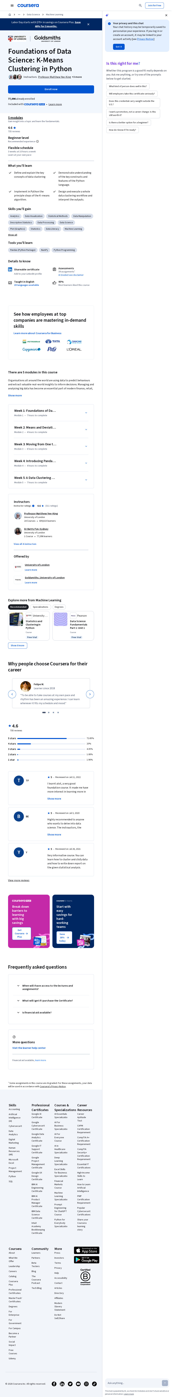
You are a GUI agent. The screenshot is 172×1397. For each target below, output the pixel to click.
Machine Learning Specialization (61, 1196)
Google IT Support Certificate (37, 1149)
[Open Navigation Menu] (12, 6)
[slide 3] (53, 712)
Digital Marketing (14, 1141)
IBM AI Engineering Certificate (38, 1188)
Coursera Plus (13, 1283)
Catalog (12, 1276)
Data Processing (46, 222)
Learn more (55, 104)
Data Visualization (33, 216)
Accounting (14, 1109)
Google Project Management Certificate (38, 1162)
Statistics (35, 229)
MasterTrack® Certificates (16, 1300)
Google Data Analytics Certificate (38, 1137)
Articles (58, 1288)
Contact (58, 1283)
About (12, 1253)
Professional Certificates (15, 1291)
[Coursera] (28, 5)
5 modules (15, 117)
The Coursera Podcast (36, 1280)
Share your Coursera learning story (82, 1224)
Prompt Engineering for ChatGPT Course (60, 1209)
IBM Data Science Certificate (37, 1215)
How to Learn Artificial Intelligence (83, 1188)
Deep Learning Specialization (61, 1161)
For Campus (15, 1328)
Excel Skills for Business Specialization (61, 1173)
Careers (13, 1271)
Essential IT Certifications (84, 1166)
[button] (77, 77)
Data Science (33, 14)
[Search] (140, 6)
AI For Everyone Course (59, 1137)
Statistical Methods (58, 216)
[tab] (18, 607)
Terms (57, 1263)
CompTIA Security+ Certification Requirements (84, 1154)
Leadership (14, 1266)
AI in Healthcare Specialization (61, 1149)
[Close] (88, 24)
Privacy (58, 1268)
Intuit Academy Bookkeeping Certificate (38, 1228)
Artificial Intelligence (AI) (14, 1118)
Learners (36, 1253)
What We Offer (13, 1259)
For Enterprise (14, 1313)
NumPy (44, 250)
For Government (15, 1321)
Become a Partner (14, 1335)
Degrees (13, 1306)
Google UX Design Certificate (37, 1176)
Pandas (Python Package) (22, 250)
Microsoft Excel (13, 1161)
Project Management (15, 1169)
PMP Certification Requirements (84, 1200)
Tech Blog (37, 1288)
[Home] (10, 15)
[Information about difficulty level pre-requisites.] (37, 141)
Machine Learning (54, 14)
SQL (11, 1181)
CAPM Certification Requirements (84, 1129)
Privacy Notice (145, 39)
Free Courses (13, 1352)
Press (57, 1253)
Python (12, 1176)
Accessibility (60, 1278)
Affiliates (58, 1298)
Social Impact (12, 1343)
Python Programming (64, 250)
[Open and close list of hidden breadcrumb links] (19, 15)
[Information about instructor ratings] (33, 506)
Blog (34, 1271)
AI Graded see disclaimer (71, 275)
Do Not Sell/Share (59, 1316)
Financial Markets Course (58, 1184)
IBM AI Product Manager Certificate (37, 1201)
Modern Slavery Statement (59, 1307)
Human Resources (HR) (14, 1151)
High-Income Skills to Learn (83, 1176)
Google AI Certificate (37, 1115)
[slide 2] (48, 712)
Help (56, 1273)
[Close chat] (166, 15)
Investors (59, 1258)
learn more (40, 1060)
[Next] (90, 694)
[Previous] (12, 694)
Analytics (14, 216)
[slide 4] (58, 712)
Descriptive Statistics (21, 222)
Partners (36, 1258)
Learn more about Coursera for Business (37, 333)
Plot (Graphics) (17, 229)
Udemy (12, 1358)
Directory (59, 1293)
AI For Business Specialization (61, 1126)
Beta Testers (36, 1264)
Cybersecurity (16, 1126)
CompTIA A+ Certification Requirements (84, 1141)
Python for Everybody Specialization (61, 1223)
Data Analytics (13, 1132)
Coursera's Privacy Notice (53, 1086)
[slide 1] (44, 712)
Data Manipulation (82, 216)
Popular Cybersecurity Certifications (84, 1211)
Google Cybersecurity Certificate (39, 1126)
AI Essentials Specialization (61, 1115)
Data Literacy (52, 229)
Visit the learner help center (29, 1048)
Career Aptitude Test (81, 1117)
